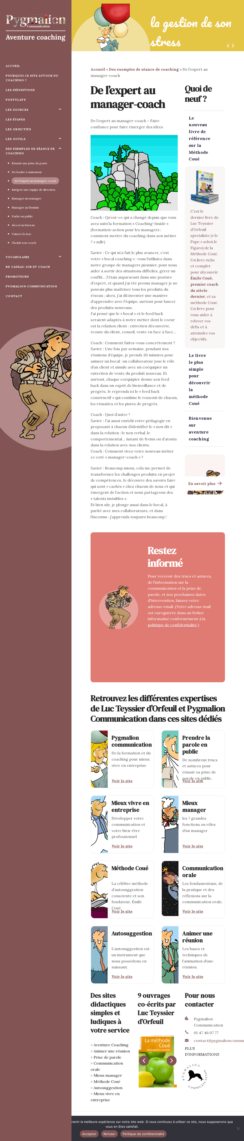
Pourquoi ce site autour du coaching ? (32, 78)
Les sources (17, 109)
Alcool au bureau (23, 225)
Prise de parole (107, 1057)
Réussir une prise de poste (29, 163)
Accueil (13, 66)
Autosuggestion (108, 1087)
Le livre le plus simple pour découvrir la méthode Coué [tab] (199, 379)
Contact (14, 296)
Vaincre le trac (21, 234)
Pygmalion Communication (31, 286)
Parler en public (22, 216)
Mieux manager (108, 1075)
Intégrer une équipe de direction (33, 189)
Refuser (109, 1134)
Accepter (89, 1134)
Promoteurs (17, 276)
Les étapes (15, 119)
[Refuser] (238, 1128)
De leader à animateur (27, 172)
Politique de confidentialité (143, 1134)
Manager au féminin (25, 207)
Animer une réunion (112, 1051)
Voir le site (122, 780)
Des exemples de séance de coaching (30, 151)
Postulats (16, 99)
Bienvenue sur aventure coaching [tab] (200, 428)
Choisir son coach (24, 242)
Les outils (16, 139)
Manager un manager (26, 198)
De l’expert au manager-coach (35, 181)
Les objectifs (18, 129)
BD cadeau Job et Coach (28, 267)
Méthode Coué (107, 1081)
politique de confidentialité (172, 625)
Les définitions (20, 90)
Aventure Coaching (111, 1044)
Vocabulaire (17, 257)
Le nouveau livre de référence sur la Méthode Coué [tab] (199, 138)
